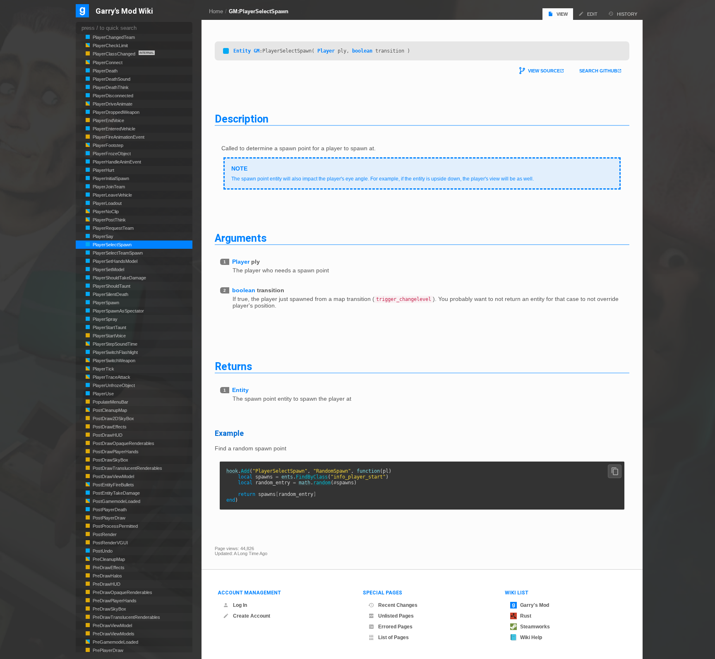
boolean (362, 51)
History (627, 14)
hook (232, 471)
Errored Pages (395, 627)
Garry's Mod (534, 605)
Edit (592, 14)
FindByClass (312, 477)
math (304, 483)
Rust (525, 616)
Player (326, 51)
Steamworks (535, 627)
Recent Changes (397, 605)
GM (256, 51)
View (562, 14)
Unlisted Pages (396, 616)
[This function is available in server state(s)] (226, 51)
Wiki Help (531, 637)
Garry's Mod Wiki (124, 11)
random (322, 483)
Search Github (598, 70)
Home (216, 11)
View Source (544, 70)
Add (245, 471)
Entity (242, 51)
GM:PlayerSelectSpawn (258, 11)
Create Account (251, 616)
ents (287, 477)
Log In (240, 605)
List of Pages (393, 637)
